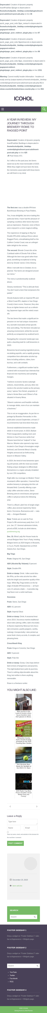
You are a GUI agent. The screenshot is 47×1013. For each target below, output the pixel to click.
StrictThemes (29, 1010)
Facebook (13, 978)
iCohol (23, 98)
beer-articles (17, 886)
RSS (11, 982)
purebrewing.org (13, 531)
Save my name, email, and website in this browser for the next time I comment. (23, 836)
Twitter (12, 975)
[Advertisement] (23, 190)
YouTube (13, 972)
